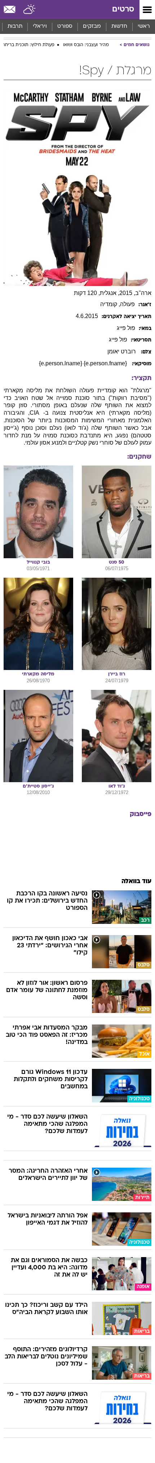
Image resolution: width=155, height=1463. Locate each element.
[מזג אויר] (29, 9)
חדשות (119, 26)
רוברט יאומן (122, 351)
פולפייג (126, 328)
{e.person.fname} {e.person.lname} (83, 363)
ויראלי (40, 26)
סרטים (123, 9)
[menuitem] (119, 27)
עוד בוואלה (136, 881)
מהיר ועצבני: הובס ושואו (86, 45)
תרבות (15, 26)
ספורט (64, 26)
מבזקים (92, 26)
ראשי (144, 26)
